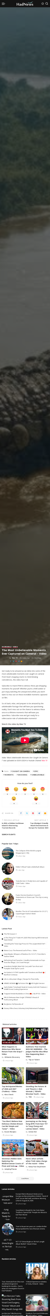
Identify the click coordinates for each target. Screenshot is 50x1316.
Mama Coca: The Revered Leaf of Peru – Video (20, 950)
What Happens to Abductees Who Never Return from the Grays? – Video (13, 1050)
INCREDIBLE (7, 647)
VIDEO (15, 647)
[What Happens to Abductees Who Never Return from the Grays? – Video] (13, 1036)
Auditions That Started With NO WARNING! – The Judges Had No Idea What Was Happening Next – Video (37, 1052)
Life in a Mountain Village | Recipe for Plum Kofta (21, 979)
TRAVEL (30, 1117)
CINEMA (6, 1082)
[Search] (46, 3)
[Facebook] (10, 661)
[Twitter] (13, 661)
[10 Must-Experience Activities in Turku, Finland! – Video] (37, 1271)
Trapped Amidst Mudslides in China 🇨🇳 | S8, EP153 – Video (25, 994)
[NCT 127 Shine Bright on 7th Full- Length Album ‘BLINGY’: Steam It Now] (8, 1244)
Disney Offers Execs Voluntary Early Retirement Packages (24, 1008)
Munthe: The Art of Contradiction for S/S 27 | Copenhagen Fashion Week (32, 912)
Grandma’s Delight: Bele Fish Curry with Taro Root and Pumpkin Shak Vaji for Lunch (23, 967)
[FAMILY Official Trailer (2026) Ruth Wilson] (8, 869)
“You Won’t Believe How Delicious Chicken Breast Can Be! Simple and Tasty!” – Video (12, 1125)
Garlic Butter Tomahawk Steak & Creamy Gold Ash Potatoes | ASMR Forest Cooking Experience (25, 988)
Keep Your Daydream (37, 1167)
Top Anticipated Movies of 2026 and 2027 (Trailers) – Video (12, 1089)
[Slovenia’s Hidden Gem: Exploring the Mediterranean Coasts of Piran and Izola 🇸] (13, 1148)
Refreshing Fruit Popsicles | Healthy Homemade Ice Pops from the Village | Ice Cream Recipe (24, 961)
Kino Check (8, 1094)
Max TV (15, 658)
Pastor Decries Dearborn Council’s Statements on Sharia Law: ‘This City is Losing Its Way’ (32, 897)
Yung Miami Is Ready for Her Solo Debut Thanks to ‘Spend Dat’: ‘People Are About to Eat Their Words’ (31, 1212)
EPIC (36, 771)
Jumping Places (10, 1169)
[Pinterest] (16, 661)
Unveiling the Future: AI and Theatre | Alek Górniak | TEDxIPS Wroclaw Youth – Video (36, 1090)
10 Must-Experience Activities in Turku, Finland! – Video (36, 1283)
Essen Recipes (10, 1132)
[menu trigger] (4, 3)
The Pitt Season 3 (10, 934)
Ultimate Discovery (12, 1057)
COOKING (6, 1117)
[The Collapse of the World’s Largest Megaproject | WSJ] (8, 853)
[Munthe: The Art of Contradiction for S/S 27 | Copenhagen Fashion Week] (8, 914)
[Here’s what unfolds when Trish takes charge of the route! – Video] (37, 1148)
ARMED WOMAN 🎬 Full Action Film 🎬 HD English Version (24, 983)
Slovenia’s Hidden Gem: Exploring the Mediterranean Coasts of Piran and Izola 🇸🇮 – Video (13, 1162)
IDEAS (29, 1082)
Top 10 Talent (34, 1060)
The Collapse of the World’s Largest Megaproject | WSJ (28, 852)
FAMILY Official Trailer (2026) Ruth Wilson (30, 867)
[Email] (21, 661)
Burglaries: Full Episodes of (13, 1004)
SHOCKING (22, 775)
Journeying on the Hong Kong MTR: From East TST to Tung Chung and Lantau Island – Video (37, 1125)
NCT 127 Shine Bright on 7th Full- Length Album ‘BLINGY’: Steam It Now (30, 1243)
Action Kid (33, 1132)
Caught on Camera (21, 771)
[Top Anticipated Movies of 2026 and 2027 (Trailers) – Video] (13, 1075)
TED (30, 1097)
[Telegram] (18, 661)
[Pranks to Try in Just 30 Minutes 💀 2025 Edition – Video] (37, 1302)
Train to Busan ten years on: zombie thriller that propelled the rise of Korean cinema (31, 1227)
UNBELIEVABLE (38, 775)
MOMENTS (9, 775)
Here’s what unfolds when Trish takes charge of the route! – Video (36, 1161)
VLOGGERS (7, 1154)
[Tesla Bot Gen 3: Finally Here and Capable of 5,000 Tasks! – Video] (8, 884)
